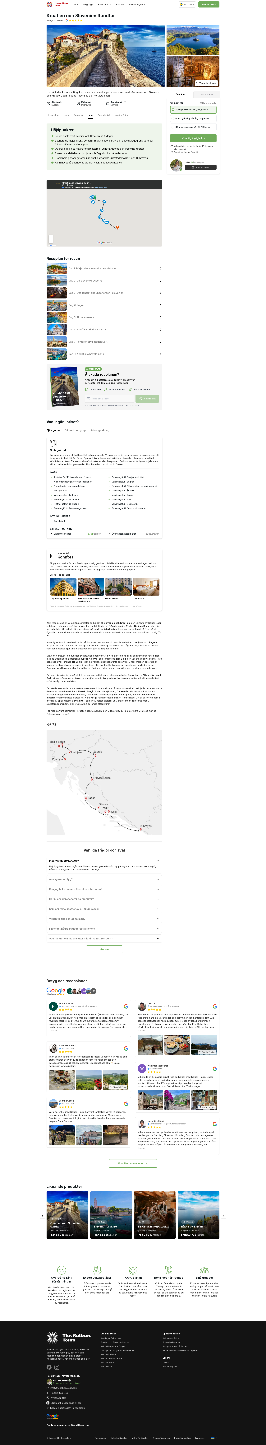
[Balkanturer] (69, 1337)
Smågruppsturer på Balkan (175, 1346)
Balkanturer (66, 1438)
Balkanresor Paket (171, 1338)
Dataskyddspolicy (119, 1438)
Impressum (200, 1438)
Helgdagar (88, 4)
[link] (69, 1393)
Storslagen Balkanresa (111, 1338)
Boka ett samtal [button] (202, 167)
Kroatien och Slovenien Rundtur (115, 1342)
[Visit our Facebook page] (49, 1367)
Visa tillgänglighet (192, 138)
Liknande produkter (64, 1186)
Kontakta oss (209, 4)
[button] (74, 20)
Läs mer (53, 1030)
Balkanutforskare (108, 1354)
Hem (76, 4)
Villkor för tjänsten (140, 1438)
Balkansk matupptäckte (111, 1358)
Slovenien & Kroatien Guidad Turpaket (180, 1350)
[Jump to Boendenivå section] (124, 102)
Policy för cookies (182, 1438)
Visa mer (104, 949)
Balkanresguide (137, 4)
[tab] (180, 94)
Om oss (120, 4)
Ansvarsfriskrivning (161, 1438)
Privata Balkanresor (171, 1342)
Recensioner (101, 1438)
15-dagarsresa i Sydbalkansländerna (117, 1350)
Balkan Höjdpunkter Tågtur (113, 1346)
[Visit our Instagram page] (56, 1367)
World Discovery (80, 1425)
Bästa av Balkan (108, 1362)
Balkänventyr (106, 1366)
